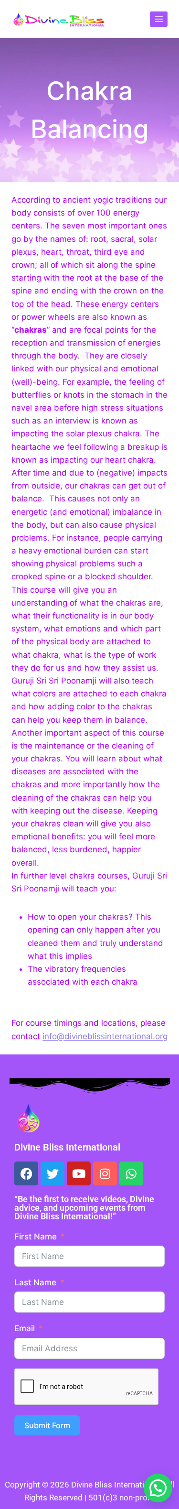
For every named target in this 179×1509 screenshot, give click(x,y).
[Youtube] (79, 1173)
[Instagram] (105, 1173)
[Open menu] (159, 18)
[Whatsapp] (131, 1173)
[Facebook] (26, 1173)
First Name (35, 1236)
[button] (158, 1488)
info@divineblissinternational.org (105, 1036)
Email (24, 1328)
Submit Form (47, 1425)
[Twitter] (52, 1173)
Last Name (35, 1282)
